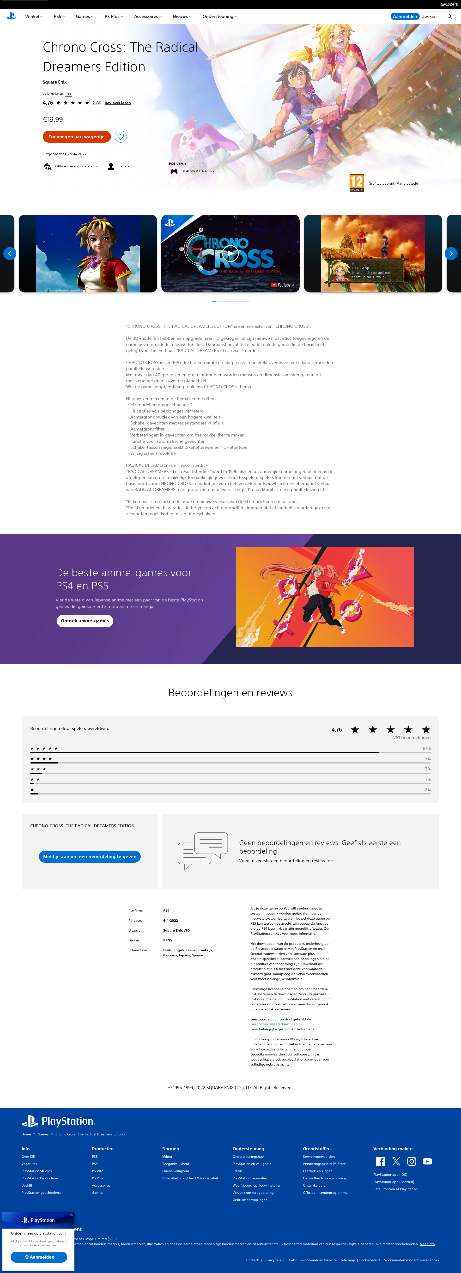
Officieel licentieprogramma (325, 1192)
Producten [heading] (103, 1149)
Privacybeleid (274, 1260)
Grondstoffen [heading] (317, 1149)
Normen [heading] (170, 1149)
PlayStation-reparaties (250, 1178)
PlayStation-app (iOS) (390, 1174)
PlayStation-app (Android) (393, 1182)
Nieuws (180, 16)
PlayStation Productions (40, 1178)
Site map (348, 1260)
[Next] (451, 253)
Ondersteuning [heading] (248, 1149)
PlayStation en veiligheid (252, 1164)
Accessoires (146, 16)
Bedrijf (27, 1185)
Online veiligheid (175, 1171)
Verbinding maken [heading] (392, 1149)
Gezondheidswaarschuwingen (273, 1024)
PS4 (95, 1164)
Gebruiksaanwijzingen (250, 1200)
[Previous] (9, 253)
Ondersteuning (218, 16)
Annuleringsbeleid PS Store (324, 1164)
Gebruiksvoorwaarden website (313, 1260)
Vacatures (29, 1164)
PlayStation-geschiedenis (41, 1192)
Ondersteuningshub (248, 1156)
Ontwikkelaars (314, 1185)
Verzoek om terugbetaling (253, 1192)
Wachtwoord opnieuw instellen (257, 1185)
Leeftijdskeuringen (317, 1171)
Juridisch (252, 1260)
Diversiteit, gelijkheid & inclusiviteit (190, 1178)
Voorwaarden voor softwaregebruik (411, 1260)
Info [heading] (26, 1149)
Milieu (167, 1156)
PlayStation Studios (37, 1171)
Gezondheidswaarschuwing (324, 1178)
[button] (230, 253)
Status (238, 1171)
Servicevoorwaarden (319, 1156)
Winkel (32, 16)
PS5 (57, 16)
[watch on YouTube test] (282, 284)
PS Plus (112, 16)
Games (83, 16)
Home (26, 1134)
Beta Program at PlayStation (395, 1189)
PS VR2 (97, 1171)
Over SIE (28, 1156)
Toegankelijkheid (175, 1164)
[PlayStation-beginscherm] (12, 16)
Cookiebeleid (369, 1260)
